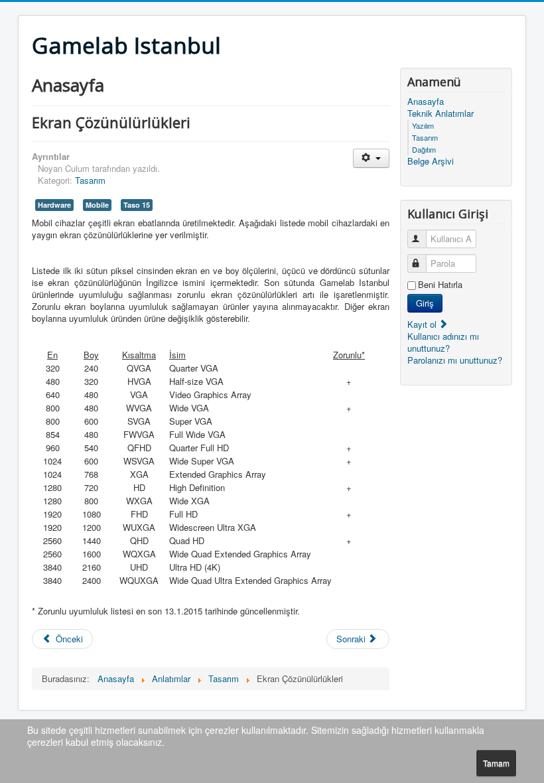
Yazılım (423, 125)
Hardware (54, 205)
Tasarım (90, 180)
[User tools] (371, 158)
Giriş (425, 303)
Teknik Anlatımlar (440, 113)
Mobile (97, 205)
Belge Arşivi (430, 161)
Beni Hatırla (440, 285)
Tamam (496, 762)
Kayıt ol (423, 324)
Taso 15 (136, 205)
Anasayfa (425, 101)
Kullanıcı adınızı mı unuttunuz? (443, 342)
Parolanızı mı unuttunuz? (454, 360)
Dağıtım (424, 149)
